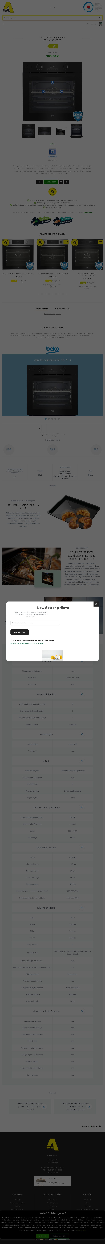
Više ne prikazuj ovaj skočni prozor (28, 643)
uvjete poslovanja (46, 640)
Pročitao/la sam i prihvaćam (33, 640)
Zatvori (96, 604)
